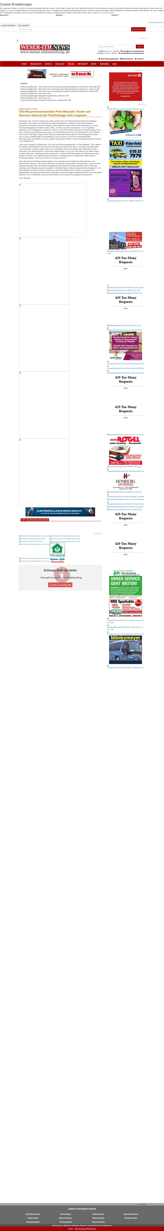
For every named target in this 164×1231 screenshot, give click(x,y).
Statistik (59, 15)
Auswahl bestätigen (8, 25)
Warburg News (66, 1222)
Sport (94, 64)
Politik (71, 64)
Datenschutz (67, 1225)
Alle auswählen (24, 25)
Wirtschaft (82, 64)
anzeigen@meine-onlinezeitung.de (132, 53)
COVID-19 (48, 64)
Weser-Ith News (98, 1222)
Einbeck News (98, 1214)
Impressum (59, 1225)
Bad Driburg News (33, 1214)
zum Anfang (142, 1204)
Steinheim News (33, 1222)
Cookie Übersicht (93, 1225)
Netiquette (83, 1225)
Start (24, 64)
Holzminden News (131, 1214)
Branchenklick (23, 29)
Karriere (30, 29)
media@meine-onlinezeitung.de (133, 51)
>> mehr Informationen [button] (156, 22)
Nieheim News (98, 1218)
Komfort (115, 15)
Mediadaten (76, 1225)
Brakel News (65, 1214)
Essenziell (4, 15)
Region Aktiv (36, 64)
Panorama (104, 64)
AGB (53, 1225)
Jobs (114, 64)
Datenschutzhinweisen (106, 13)
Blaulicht (59, 64)
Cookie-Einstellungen (105, 1225)
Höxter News (33, 1218)
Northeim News (131, 1218)
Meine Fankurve (65, 1218)
